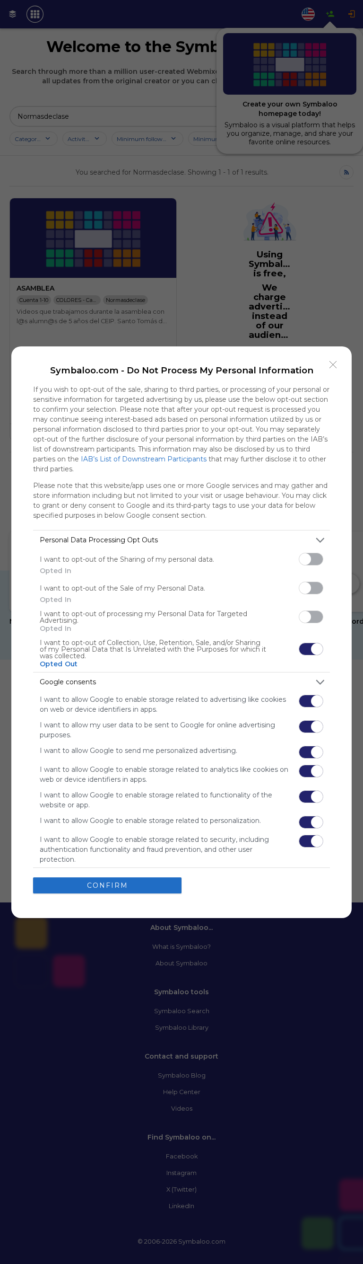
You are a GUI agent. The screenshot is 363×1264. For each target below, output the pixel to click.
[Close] (333, 365)
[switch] (311, 559)
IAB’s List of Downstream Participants (144, 459)
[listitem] (181, 540)
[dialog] (181, 632)
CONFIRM (107, 885)
